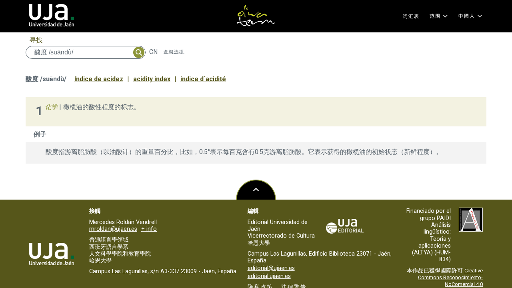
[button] (439, 16)
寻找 (36, 40)
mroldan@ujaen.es (113, 229)
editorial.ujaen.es (269, 276)
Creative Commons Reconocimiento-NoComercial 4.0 (450, 278)
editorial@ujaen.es (271, 268)
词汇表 (411, 16)
